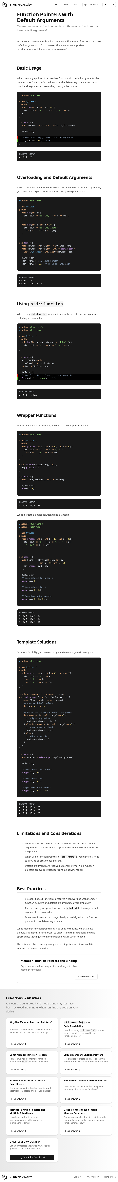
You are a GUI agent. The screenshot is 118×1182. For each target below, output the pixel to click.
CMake (66, 4)
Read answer (17, 1044)
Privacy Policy (92, 1176)
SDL (76, 4)
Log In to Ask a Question (30, 1157)
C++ (55, 4)
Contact (77, 1176)
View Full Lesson (86, 976)
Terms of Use (109, 1176)
